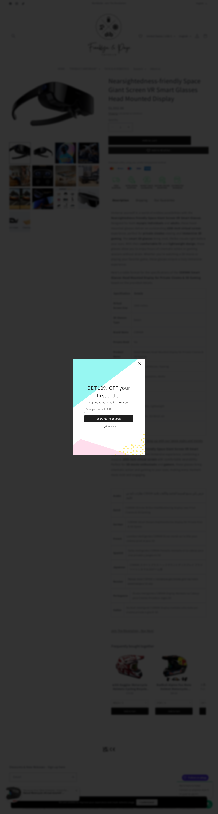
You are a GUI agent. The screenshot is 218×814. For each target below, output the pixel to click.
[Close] (139, 363)
